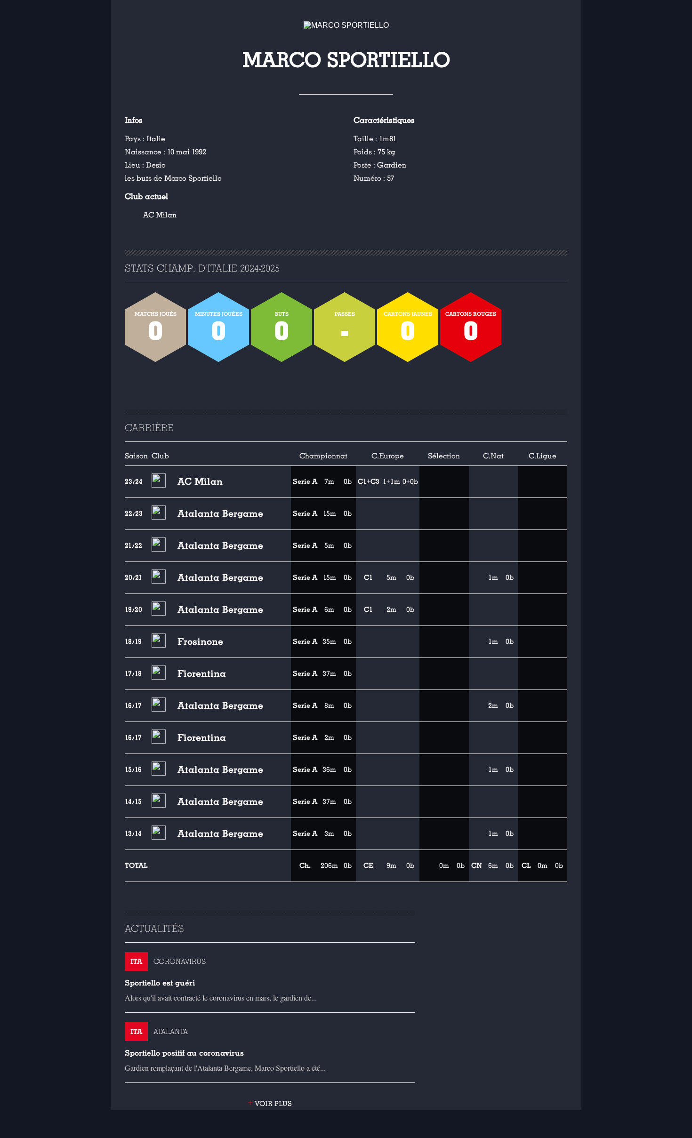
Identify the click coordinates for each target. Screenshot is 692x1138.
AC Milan (160, 215)
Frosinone (200, 641)
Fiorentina (201, 673)
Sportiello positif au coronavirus (184, 1053)
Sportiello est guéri (160, 983)
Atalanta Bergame (220, 513)
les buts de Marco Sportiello (173, 178)
